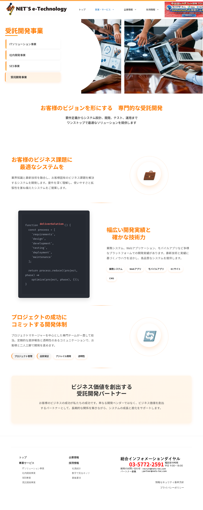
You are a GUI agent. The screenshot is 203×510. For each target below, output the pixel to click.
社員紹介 (76, 468)
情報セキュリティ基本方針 (169, 482)
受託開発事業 (29, 482)
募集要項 (76, 477)
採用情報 (74, 463)
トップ (82, 9)
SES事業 (14, 66)
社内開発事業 (17, 55)
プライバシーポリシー (172, 487)
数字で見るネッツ (81, 472)
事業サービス (26, 463)
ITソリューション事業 (22, 44)
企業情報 (74, 457)
